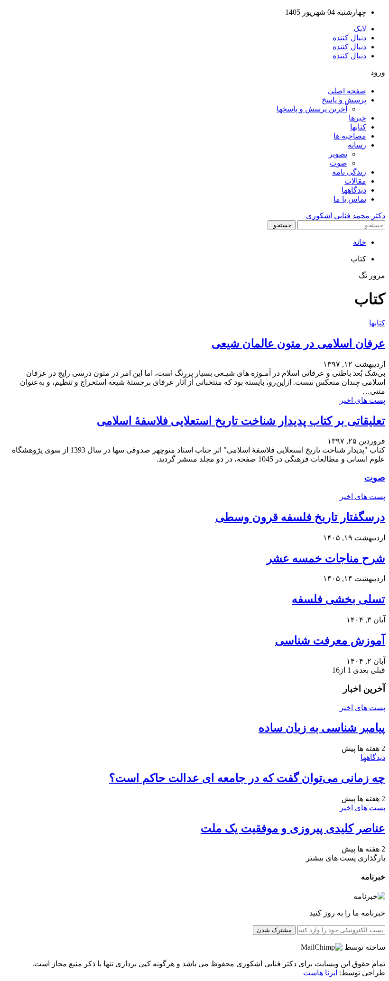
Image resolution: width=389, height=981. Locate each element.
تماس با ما (349, 199)
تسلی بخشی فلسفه (338, 599)
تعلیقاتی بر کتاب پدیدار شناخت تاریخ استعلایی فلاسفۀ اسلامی (241, 421)
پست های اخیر (362, 400)
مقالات (355, 181)
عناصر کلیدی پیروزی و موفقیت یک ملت (293, 828)
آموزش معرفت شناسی (330, 640)
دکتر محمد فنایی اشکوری (345, 216)
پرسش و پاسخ (344, 100)
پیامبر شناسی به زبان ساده (322, 728)
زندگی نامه (349, 172)
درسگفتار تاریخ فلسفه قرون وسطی (300, 517)
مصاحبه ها (349, 136)
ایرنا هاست (320, 973)
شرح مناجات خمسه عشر (326, 558)
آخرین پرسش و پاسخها (312, 109)
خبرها (357, 118)
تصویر (338, 154)
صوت (338, 163)
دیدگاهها (354, 190)
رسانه (357, 145)
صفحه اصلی (347, 91)
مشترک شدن (274, 930)
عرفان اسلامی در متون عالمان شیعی (298, 343)
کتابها (358, 127)
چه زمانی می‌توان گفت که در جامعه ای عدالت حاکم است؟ (247, 778)
